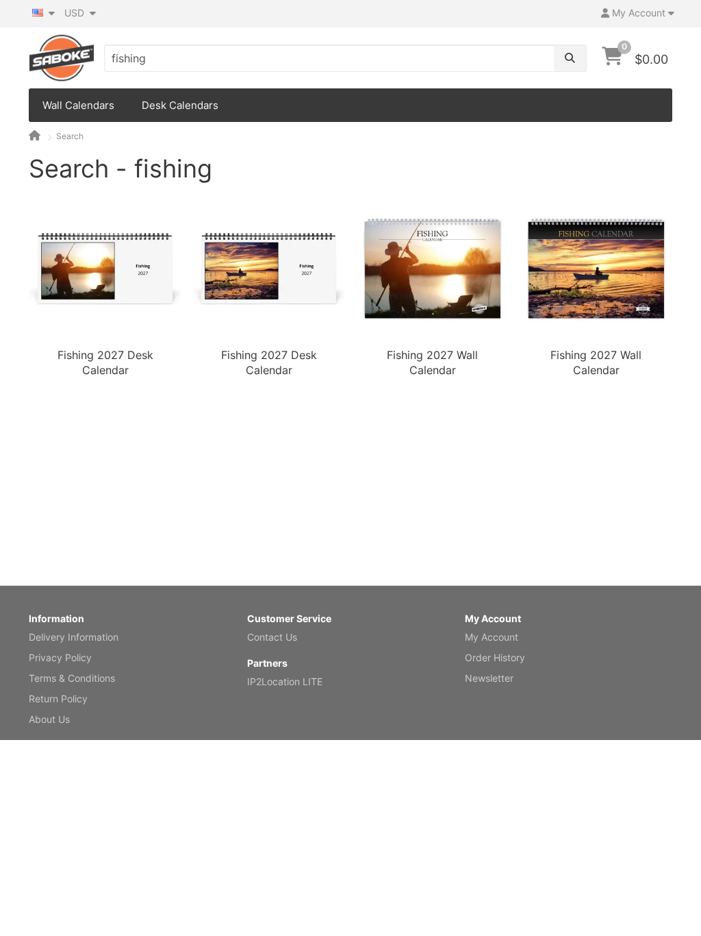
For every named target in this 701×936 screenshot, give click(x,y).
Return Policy (58, 698)
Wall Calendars (78, 105)
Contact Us (272, 637)
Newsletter (489, 678)
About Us (49, 719)
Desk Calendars (180, 105)
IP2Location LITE (284, 681)
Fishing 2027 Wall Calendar (432, 362)
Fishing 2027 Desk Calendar (105, 362)
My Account (491, 637)
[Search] (570, 58)
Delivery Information (73, 637)
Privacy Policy (60, 657)
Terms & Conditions (72, 678)
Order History (495, 657)
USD (75, 13)
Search (70, 136)
